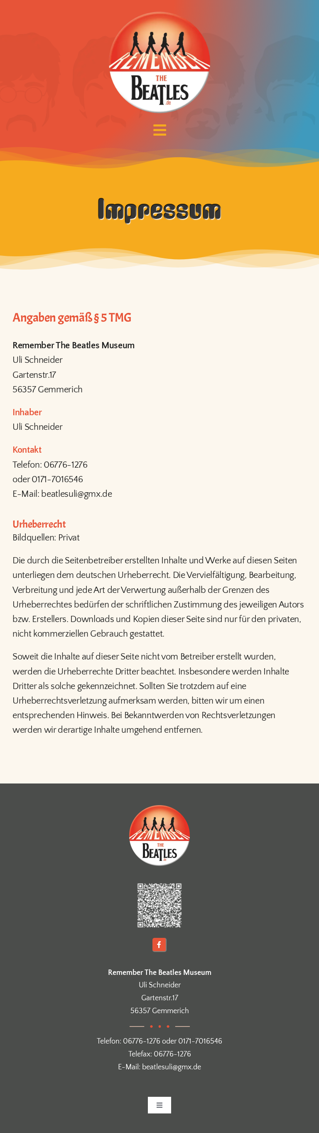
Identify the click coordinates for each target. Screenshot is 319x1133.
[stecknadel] (159, 884)
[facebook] (159, 945)
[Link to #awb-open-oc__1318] (159, 130)
